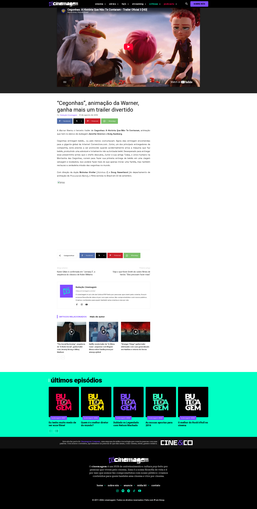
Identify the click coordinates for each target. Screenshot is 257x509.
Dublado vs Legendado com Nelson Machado (126, 424)
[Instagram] (82, 304)
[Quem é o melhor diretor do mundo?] (96, 402)
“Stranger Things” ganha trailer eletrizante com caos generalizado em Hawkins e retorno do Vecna (135, 346)
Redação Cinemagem (68, 115)
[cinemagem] (65, 3)
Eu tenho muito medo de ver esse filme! (62, 424)
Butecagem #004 (155, 418)
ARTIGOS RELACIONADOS (73, 316)
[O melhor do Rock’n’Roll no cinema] (193, 402)
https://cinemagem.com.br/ (85, 291)
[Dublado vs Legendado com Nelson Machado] (128, 402)
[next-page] (63, 357)
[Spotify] (123, 491)
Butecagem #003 (188, 418)
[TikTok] (134, 491)
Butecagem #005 (123, 418)
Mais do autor (97, 316)
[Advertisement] (103, 241)
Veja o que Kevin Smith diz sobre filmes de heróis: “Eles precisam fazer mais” (131, 273)
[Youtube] (87, 304)
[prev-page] (58, 357)
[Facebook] (78, 304)
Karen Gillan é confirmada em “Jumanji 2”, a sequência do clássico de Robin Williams (76, 273)
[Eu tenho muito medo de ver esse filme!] (64, 402)
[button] (186, 4)
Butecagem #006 (91, 418)
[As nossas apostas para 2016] (161, 402)
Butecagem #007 (59, 418)
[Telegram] (128, 491)
